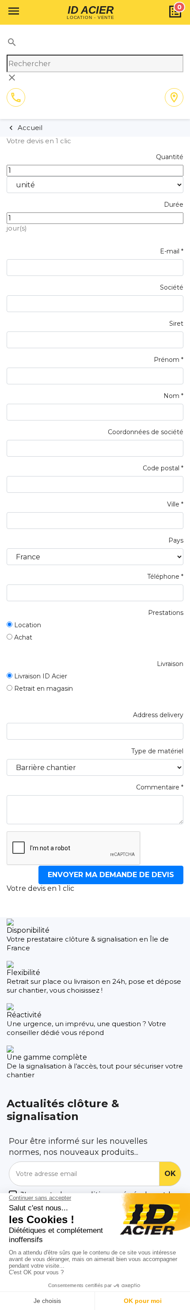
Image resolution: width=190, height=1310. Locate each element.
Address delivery (158, 715)
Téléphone (165, 577)
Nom (173, 396)
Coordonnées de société (145, 432)
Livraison (170, 664)
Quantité (169, 157)
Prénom (168, 360)
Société (171, 287)
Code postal (163, 468)
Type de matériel (157, 751)
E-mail (171, 251)
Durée (173, 204)
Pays (175, 540)
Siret (176, 324)
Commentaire (159, 787)
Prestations (165, 613)
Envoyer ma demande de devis (111, 875)
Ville (175, 504)
